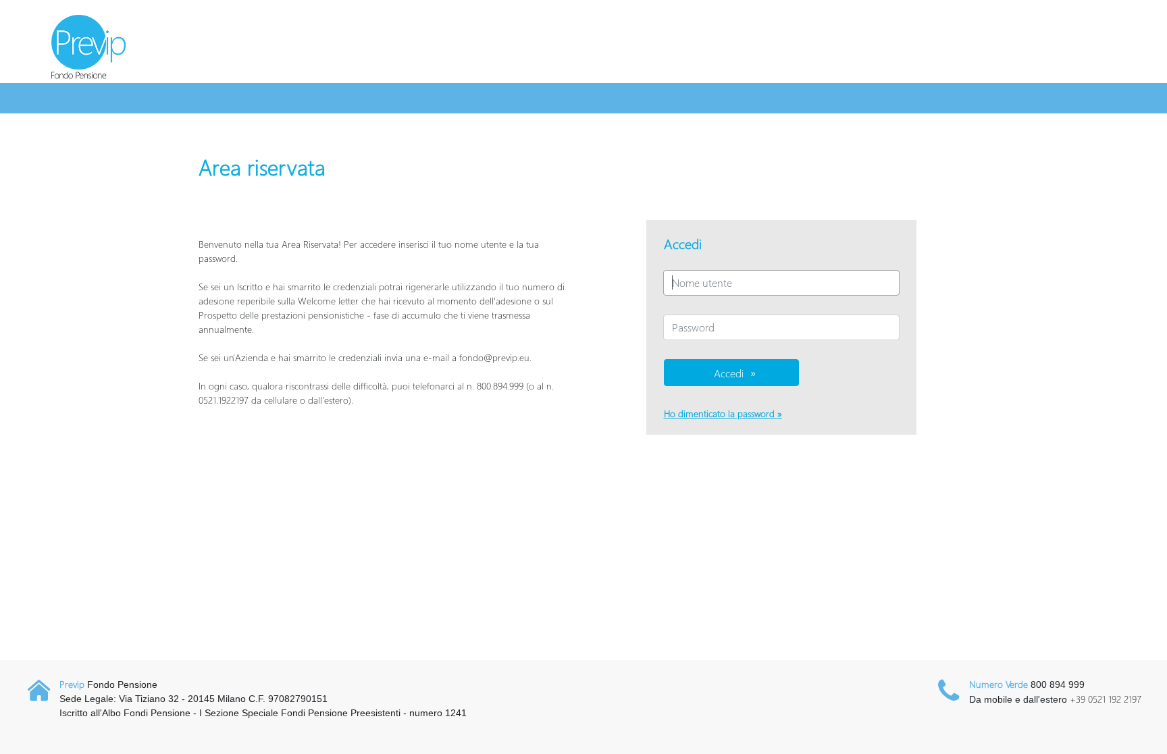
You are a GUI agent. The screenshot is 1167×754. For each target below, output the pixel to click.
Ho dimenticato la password (720, 413)
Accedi (729, 373)
